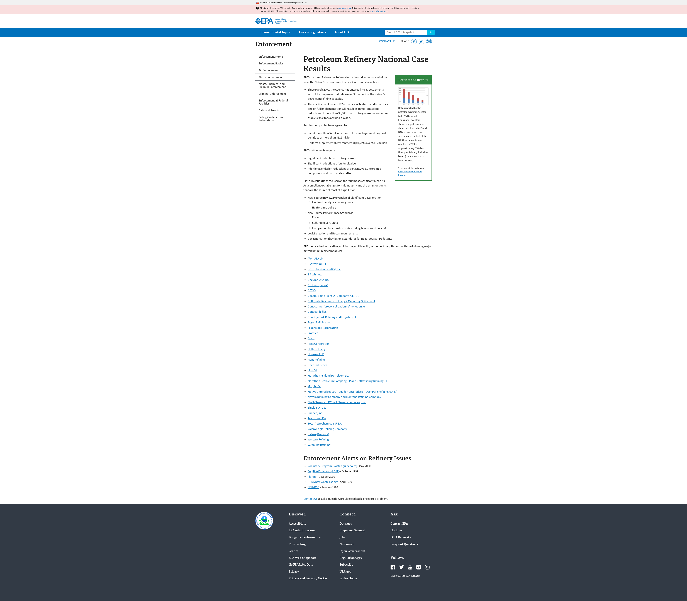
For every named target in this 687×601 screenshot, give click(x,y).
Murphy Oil (314, 386)
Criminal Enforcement (272, 94)
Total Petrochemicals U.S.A (325, 423)
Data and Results (269, 110)
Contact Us (387, 41)
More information (378, 11)
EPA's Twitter (401, 567)
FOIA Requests (401, 537)
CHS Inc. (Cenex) (318, 285)
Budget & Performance (305, 537)
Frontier (313, 333)
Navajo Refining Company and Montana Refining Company (344, 397)
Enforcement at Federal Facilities (273, 101)
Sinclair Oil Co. (317, 407)
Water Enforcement (271, 77)
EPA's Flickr (418, 567)
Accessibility (297, 523)
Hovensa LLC (316, 354)
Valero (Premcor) (318, 434)
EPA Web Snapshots (302, 558)
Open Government (353, 551)
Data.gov (346, 523)
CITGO (312, 290)
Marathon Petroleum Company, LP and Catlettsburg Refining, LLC (348, 381)
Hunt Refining (316, 360)
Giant (311, 338)
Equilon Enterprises (351, 392)
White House (348, 578)
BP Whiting (314, 274)
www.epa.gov (344, 8)
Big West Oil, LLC (318, 264)
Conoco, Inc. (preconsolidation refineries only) (336, 306)
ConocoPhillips (317, 312)
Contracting (297, 544)
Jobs (342, 537)
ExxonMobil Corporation (323, 328)
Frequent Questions (404, 544)
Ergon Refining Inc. (319, 322)
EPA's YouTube (410, 567)
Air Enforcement (269, 70)
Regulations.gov (351, 558)
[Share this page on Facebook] (414, 41)
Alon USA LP (315, 258)
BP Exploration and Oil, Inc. (324, 269)
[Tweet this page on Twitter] (421, 41)
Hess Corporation (319, 344)
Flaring (312, 477)
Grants (293, 551)
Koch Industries (317, 365)
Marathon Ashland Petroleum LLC (329, 375)
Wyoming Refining (319, 445)
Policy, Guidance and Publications (271, 118)
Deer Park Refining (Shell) (381, 392)
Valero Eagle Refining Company (327, 429)
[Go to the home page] (264, 21)
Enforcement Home (271, 57)
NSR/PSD (313, 487)
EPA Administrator (302, 530)
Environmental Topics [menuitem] (275, 32)
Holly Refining (316, 349)
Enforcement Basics (271, 63)
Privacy (294, 571)
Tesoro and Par (317, 418)
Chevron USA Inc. (318, 280)
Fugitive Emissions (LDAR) (324, 471)
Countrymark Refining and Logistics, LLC (333, 317)
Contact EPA (399, 523)
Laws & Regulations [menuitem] (312, 32)
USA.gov (345, 571)
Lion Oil (312, 370)
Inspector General (352, 530)
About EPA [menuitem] (342, 32)
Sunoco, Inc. (315, 413)
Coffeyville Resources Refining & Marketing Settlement (341, 301)
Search (431, 32)
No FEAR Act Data (301, 564)
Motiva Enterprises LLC (322, 392)
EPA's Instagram (427, 567)
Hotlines (397, 530)
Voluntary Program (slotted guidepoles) (332, 466)
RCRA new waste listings (323, 482)
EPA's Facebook (393, 567)
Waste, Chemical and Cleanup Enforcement (272, 85)
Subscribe (346, 564)
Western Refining (318, 439)
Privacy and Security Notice (308, 578)
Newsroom (347, 544)
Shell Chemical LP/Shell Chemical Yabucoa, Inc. (337, 402)
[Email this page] (429, 41)
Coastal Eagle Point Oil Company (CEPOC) (334, 296)
